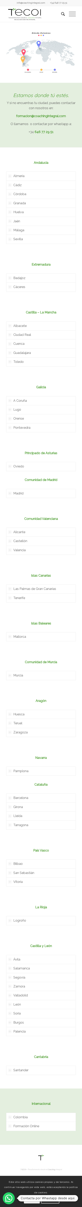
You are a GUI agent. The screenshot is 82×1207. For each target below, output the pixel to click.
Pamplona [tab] (20, 771)
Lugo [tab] (17, 409)
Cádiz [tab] (17, 185)
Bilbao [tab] (18, 864)
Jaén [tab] (16, 221)
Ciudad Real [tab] (22, 335)
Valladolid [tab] (20, 995)
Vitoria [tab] (18, 882)
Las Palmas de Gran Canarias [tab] (34, 589)
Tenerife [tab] (19, 598)
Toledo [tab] (18, 362)
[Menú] (70, 14)
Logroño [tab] (19, 920)
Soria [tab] (17, 1013)
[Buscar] (61, 14)
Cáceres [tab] (19, 287)
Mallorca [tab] (19, 637)
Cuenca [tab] (18, 344)
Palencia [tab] (19, 1031)
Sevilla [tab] (18, 239)
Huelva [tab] (18, 212)
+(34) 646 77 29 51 (58, 3)
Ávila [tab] (16, 959)
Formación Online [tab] (26, 1126)
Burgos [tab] (18, 1022)
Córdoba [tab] (19, 194)
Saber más (50, 1199)
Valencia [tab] (19, 550)
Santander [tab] (20, 1070)
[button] (9, 1198)
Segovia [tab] (19, 977)
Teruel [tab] (17, 723)
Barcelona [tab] (20, 798)
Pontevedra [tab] (21, 428)
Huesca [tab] (18, 714)
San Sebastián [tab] (23, 873)
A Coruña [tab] (20, 401)
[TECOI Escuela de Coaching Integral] (34, 14)
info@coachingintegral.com (31, 3)
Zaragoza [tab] (20, 732)
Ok (31, 1199)
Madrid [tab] (18, 493)
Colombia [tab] (20, 1117)
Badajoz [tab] (19, 278)
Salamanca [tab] (21, 968)
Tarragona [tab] (20, 825)
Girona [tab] (18, 807)
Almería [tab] (18, 176)
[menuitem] (31, 3)
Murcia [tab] (18, 675)
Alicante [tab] (19, 532)
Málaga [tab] (18, 230)
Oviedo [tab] (18, 466)
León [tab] (17, 1004)
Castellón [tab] (20, 541)
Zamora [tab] (19, 986)
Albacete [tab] (20, 326)
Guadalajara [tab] (22, 353)
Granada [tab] (19, 203)
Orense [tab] (18, 418)
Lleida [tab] (17, 816)
